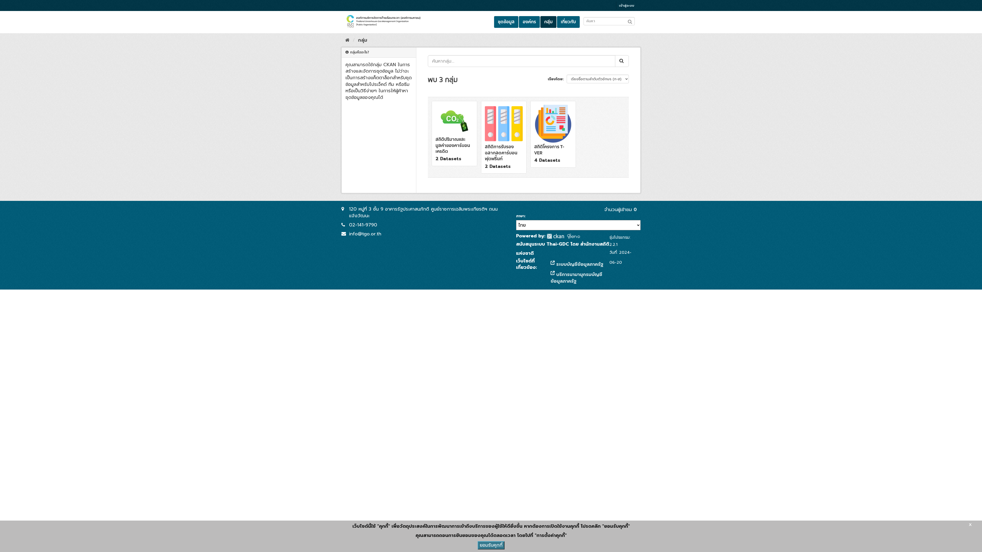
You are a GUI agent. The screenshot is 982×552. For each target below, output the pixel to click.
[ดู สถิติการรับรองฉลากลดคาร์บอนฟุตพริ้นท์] (504, 137)
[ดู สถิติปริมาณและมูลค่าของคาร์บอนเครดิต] (454, 133)
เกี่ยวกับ (568, 22)
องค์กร (529, 22)
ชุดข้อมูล (506, 22)
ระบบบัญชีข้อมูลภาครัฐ (579, 264)
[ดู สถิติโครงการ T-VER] (553, 134)
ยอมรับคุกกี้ (491, 545)
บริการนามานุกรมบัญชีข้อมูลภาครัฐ (576, 278)
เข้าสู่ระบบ (626, 5)
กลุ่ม (548, 22)
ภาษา (520, 216)
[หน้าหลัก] (347, 40)
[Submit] (622, 61)
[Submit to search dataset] (630, 21)
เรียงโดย (555, 79)
